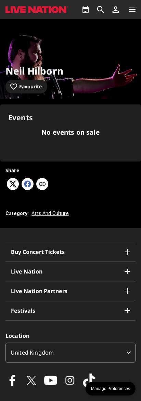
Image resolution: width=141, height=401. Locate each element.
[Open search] (100, 9)
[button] (115, 9)
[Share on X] (13, 188)
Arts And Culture (49, 213)
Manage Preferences (110, 388)
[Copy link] (42, 184)
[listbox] (70, 352)
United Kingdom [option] (32, 352)
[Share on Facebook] (28, 188)
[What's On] (85, 9)
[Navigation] (132, 9)
